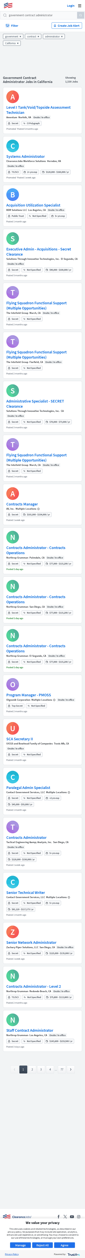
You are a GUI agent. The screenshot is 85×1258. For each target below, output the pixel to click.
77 (61, 1069)
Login (71, 6)
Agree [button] (64, 1245)
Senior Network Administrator (31, 942)
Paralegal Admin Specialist (28, 787)
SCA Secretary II (19, 738)
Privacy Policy (12, 1254)
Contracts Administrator (26, 837)
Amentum (11, 117)
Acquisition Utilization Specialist (33, 205)
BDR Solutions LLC (16, 210)
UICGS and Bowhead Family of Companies (29, 743)
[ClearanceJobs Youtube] (72, 1217)
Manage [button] (20, 1245)
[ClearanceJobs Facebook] (58, 1217)
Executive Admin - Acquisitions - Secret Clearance (38, 251)
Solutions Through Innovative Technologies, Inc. (33, 259)
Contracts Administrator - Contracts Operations (35, 550)
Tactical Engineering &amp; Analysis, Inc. (29, 842)
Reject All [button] (42, 1245)
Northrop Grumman (17, 557)
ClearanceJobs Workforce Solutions (26, 161)
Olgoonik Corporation (18, 699)
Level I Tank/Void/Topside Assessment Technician (38, 110)
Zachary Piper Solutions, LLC (22, 947)
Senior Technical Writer (25, 892)
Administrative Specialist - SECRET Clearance (35, 404)
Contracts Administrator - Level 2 (33, 986)
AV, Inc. (10, 508)
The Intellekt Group (17, 313)
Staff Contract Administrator (29, 1030)
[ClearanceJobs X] (65, 1217)
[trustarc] (73, 1254)
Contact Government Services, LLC (25, 792)
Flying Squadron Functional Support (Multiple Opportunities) (36, 305)
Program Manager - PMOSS (28, 694)
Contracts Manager (22, 503)
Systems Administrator (25, 156)
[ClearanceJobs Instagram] (78, 1217)
